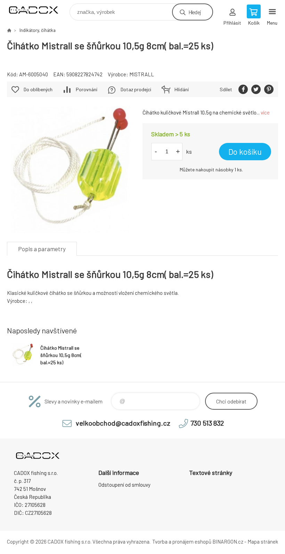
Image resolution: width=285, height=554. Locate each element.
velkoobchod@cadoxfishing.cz (123, 423)
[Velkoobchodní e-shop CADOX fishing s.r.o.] (9, 30)
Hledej (194, 12)
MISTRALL (141, 74)
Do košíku (245, 151)
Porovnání (86, 89)
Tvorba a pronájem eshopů (181, 541)
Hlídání (181, 89)
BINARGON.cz (227, 541)
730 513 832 (207, 423)
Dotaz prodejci (136, 89)
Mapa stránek (262, 541)
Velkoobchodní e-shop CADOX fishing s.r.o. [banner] (37, 10)
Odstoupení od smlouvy (124, 484)
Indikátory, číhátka (37, 30)
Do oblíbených (38, 89)
